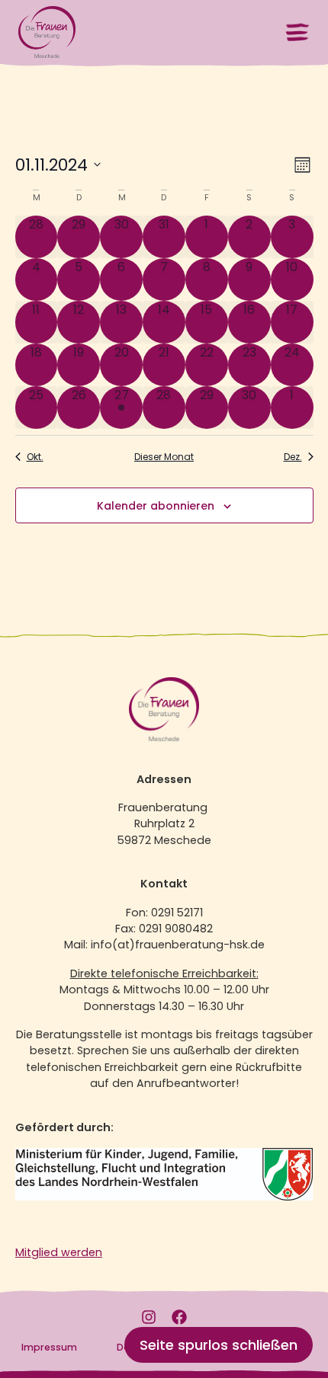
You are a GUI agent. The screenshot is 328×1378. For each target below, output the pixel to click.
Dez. (293, 457)
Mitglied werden (58, 1252)
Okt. (35, 457)
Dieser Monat (164, 457)
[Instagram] (148, 1317)
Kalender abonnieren (155, 505)
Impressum (49, 1347)
